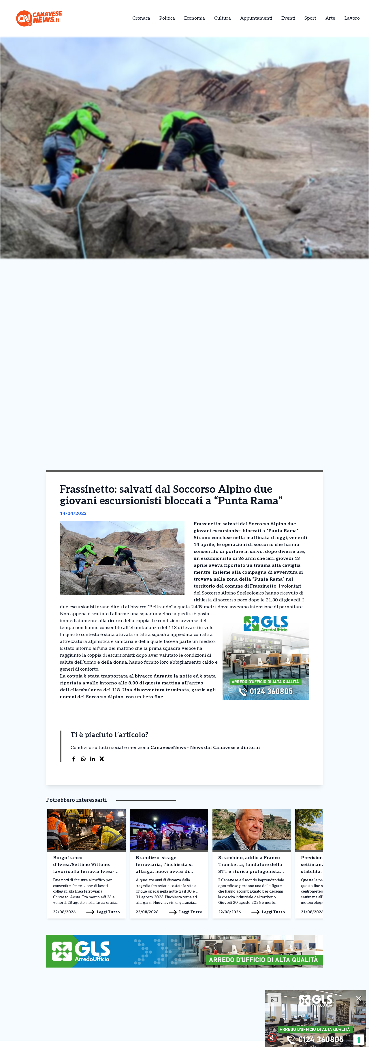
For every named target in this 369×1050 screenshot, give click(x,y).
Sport (310, 18)
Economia (194, 18)
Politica (167, 18)
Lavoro (352, 18)
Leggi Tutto (108, 912)
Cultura (222, 18)
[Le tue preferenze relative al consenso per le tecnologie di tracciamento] (358, 1039)
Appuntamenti (256, 18)
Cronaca (141, 18)
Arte (330, 18)
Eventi (288, 18)
